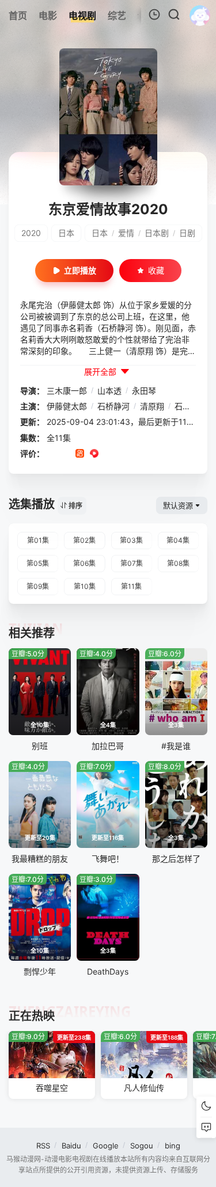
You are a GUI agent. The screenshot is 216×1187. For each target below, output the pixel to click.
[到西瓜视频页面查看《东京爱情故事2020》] (94, 454)
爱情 (126, 233)
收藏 (156, 270)
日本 (66, 233)
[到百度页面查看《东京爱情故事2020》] (137, 454)
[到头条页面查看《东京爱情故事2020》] (123, 454)
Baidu (71, 1145)
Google (106, 1145)
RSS (43, 1145)
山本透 (109, 390)
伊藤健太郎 (67, 406)
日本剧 (157, 233)
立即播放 (80, 270)
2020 (31, 233)
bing (172, 1145)
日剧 (187, 233)
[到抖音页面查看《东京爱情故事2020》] (65, 454)
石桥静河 (113, 406)
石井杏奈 (191, 406)
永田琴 (144, 390)
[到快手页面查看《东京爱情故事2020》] (79, 454)
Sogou (141, 1145)
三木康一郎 (67, 390)
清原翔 (152, 406)
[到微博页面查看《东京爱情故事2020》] (108, 454)
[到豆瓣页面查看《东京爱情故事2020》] (51, 454)
